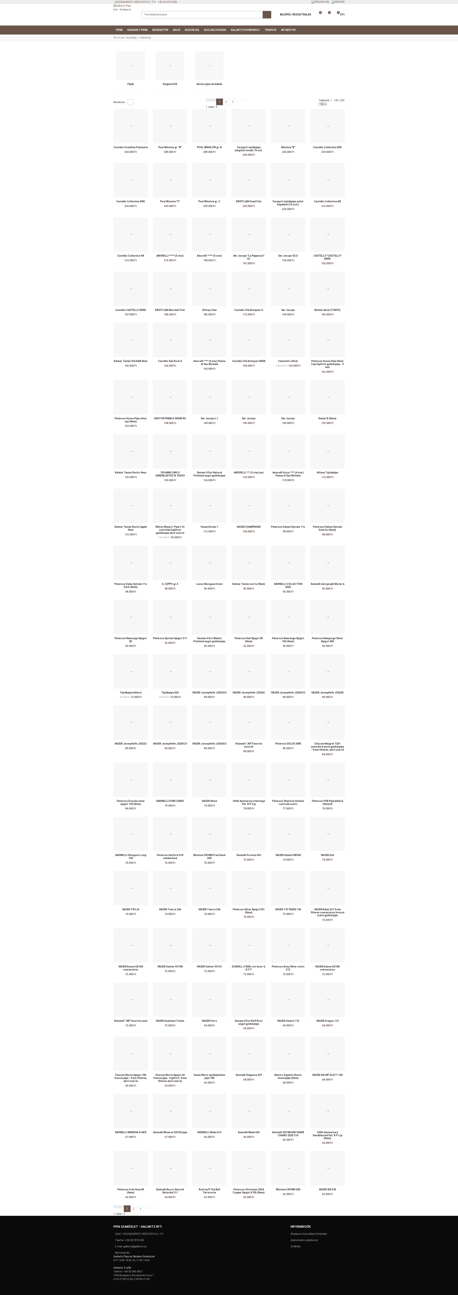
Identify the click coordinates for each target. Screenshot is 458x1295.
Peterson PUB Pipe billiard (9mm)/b (327, 802)
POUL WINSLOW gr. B (209, 147)
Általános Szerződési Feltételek (309, 1233)
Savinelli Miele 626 (249, 1132)
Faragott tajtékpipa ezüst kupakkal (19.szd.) (288, 203)
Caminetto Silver (288, 361)
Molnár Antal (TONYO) (327, 310)
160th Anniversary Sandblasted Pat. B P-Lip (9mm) (327, 1135)
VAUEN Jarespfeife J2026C (249, 692)
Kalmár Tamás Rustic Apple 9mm (130, 528)
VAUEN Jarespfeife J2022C (130, 743)
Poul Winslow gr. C (209, 201)
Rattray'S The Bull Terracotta (209, 1191)
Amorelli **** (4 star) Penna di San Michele (209, 363)
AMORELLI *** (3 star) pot (249, 472)
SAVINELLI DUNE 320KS (170, 801)
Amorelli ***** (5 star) (209, 255)
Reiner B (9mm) (327, 418)
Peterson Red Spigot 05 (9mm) (249, 640)
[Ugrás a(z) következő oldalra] (238, 100)
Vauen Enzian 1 (209, 526)
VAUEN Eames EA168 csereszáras (130, 968)
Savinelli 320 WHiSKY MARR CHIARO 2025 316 (288, 1134)
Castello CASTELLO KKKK (130, 310)
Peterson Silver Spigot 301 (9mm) (249, 911)
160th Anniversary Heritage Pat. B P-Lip (248, 802)
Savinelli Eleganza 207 (249, 1075)
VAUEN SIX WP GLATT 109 (327, 1075)
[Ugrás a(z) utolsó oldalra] (244, 100)
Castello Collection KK (327, 201)
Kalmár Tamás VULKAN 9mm (130, 361)
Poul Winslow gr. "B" (170, 147)
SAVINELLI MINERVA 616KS (130, 1132)
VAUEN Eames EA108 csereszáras (327, 968)
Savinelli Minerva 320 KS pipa (170, 1132)
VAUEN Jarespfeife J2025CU (170, 743)
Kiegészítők (170, 84)
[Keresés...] (267, 14)
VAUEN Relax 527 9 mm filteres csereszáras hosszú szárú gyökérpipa (327, 912)
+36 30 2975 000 (134, 1240)
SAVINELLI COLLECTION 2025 (288, 585)
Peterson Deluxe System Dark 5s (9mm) (327, 528)
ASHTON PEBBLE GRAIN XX (170, 418)
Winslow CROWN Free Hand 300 (209, 857)
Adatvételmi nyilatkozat (304, 1240)
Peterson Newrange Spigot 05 (130, 640)
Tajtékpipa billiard (131, 692)
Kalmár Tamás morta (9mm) (248, 584)
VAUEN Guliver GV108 (170, 966)
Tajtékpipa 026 (170, 692)
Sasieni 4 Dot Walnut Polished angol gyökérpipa (209, 640)
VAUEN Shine (209, 801)
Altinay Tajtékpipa (327, 472)
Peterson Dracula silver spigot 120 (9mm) (131, 802)
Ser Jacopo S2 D (288, 255)
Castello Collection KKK (327, 147)
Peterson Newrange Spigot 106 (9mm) (288, 640)
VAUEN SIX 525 (327, 1189)
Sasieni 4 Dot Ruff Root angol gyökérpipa (249, 1022)
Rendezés (119, 102)
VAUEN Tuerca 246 (170, 909)
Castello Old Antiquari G (248, 310)
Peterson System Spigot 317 (170, 638)
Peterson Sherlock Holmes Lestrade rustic (288, 802)
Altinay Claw (209, 310)
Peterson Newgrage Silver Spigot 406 (327, 640)
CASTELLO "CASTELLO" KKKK (327, 257)
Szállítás (296, 1246)
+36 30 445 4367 (132, 1271)
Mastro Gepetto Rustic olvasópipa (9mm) (288, 1076)
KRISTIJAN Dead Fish (248, 201)
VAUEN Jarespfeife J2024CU (209, 743)
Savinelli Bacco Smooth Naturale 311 (170, 1191)
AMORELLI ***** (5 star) (170, 255)
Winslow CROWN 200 (288, 1189)
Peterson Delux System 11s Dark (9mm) (130, 585)
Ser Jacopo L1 (209, 418)
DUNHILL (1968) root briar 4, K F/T (248, 968)
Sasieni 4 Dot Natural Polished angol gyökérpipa (209, 474)
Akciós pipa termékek (209, 84)
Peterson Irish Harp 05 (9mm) (130, 1191)
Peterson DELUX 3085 (288, 743)
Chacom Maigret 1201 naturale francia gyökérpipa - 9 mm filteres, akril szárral (327, 746)
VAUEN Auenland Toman (170, 1020)
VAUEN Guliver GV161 (209, 966)
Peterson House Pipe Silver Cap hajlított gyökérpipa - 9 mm (327, 364)
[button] (318, 15)
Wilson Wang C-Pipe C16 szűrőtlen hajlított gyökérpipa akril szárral (169, 529)
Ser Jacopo (288, 310)
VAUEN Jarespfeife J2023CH (209, 692)
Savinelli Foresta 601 (248, 855)
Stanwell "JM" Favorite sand (130, 1020)
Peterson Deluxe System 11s (288, 526)
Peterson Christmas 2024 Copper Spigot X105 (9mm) (249, 1191)
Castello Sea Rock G (170, 361)
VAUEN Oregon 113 (327, 1020)
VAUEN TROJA (130, 909)
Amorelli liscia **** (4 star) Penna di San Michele (288, 474)
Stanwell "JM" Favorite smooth (248, 745)
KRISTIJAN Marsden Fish (170, 310)
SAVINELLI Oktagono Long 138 (130, 857)
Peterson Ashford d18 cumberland (170, 857)
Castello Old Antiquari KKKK (248, 361)
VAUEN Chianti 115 (288, 1020)
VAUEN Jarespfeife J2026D (327, 692)
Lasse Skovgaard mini (209, 584)
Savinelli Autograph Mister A (327, 584)
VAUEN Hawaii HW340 (288, 855)
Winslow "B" (288, 147)
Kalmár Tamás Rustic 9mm (130, 472)
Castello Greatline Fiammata (131, 147)
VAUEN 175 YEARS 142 (288, 909)
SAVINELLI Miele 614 (209, 1132)
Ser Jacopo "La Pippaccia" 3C (248, 257)
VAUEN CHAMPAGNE (249, 526)
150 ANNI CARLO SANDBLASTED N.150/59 (170, 474)
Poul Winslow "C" (170, 201)
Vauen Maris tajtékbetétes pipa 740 (209, 1076)
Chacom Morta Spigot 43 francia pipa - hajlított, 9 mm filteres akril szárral (170, 1078)
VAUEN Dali (327, 855)
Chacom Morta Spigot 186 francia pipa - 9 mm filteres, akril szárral (130, 1078)
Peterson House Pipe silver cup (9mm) (130, 420)
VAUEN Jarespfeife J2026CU (288, 692)
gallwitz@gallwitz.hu (135, 1246)
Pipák (130, 84)
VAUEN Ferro (209, 1020)
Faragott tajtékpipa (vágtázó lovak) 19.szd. (249, 149)
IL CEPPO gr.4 (170, 584)
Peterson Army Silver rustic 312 (288, 968)
